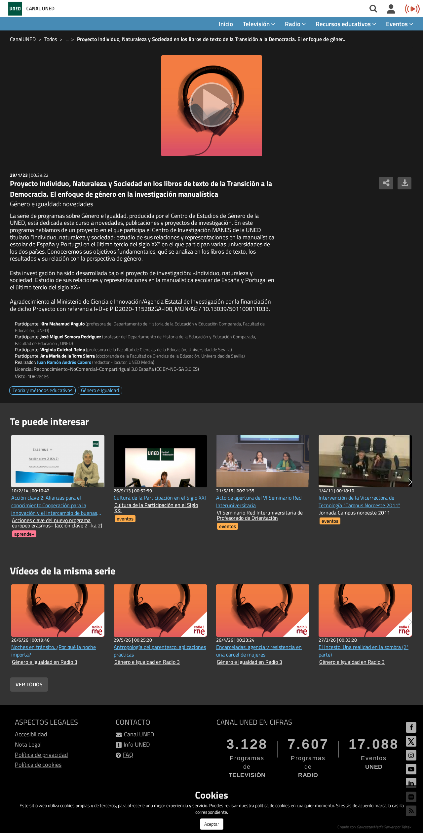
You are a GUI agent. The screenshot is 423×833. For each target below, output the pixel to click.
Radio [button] (293, 23)
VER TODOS (29, 684)
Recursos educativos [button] (344, 23)
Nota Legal (28, 744)
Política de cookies (38, 764)
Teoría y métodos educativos (42, 390)
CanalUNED (23, 39)
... (66, 39)
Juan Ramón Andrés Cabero (64, 362)
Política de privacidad (41, 754)
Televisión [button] (257, 23)
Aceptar (211, 823)
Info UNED (137, 744)
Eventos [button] (397, 23)
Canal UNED (139, 734)
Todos (50, 39)
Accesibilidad (31, 734)
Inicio (226, 23)
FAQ (128, 754)
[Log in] (391, 9)
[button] (410, 482)
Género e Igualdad (100, 390)
